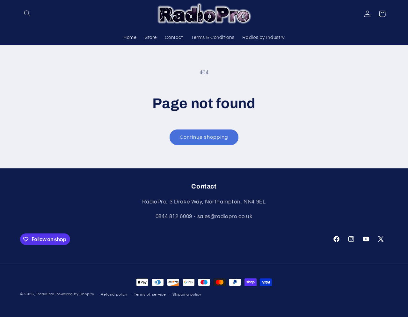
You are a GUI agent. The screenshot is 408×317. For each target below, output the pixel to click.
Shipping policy (186, 294)
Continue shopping (204, 137)
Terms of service (150, 294)
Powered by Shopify (74, 294)
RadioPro (45, 294)
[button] (27, 13)
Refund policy (114, 294)
